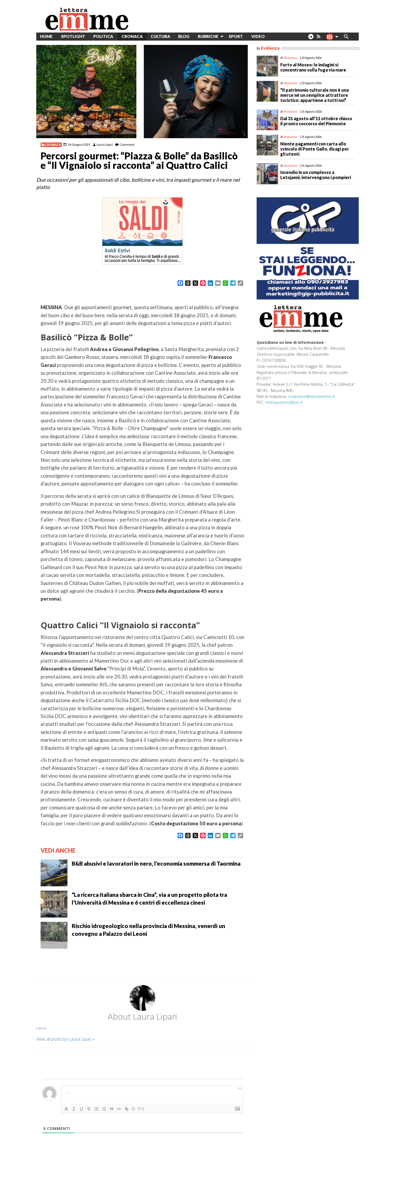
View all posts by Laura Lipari (65, 1039)
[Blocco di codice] (119, 1109)
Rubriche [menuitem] (208, 36)
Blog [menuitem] (183, 36)
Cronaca (53, 144)
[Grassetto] (66, 1109)
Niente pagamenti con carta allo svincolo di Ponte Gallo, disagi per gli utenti (314, 148)
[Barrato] (89, 1109)
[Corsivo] (74, 1109)
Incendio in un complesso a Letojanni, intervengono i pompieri (315, 175)
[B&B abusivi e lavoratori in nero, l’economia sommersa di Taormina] (54, 872)
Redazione (290, 57)
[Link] (126, 1109)
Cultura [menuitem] (160, 36)
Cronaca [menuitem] (132, 36)
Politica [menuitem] (103, 36)
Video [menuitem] (258, 36)
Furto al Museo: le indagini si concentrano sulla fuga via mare (313, 67)
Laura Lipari (104, 144)
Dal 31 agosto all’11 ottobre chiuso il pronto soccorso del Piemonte (316, 121)
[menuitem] (273, 36)
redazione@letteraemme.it (311, 396)
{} (133, 1109)
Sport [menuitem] (236, 36)
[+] (141, 1109)
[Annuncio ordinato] (96, 1109)
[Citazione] (111, 1109)
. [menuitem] (311, 39)
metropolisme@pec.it (284, 402)
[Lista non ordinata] (104, 1109)
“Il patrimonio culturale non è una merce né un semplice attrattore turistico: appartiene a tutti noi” (314, 95)
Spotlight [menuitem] (73, 36)
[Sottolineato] (81, 1109)
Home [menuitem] (46, 36)
